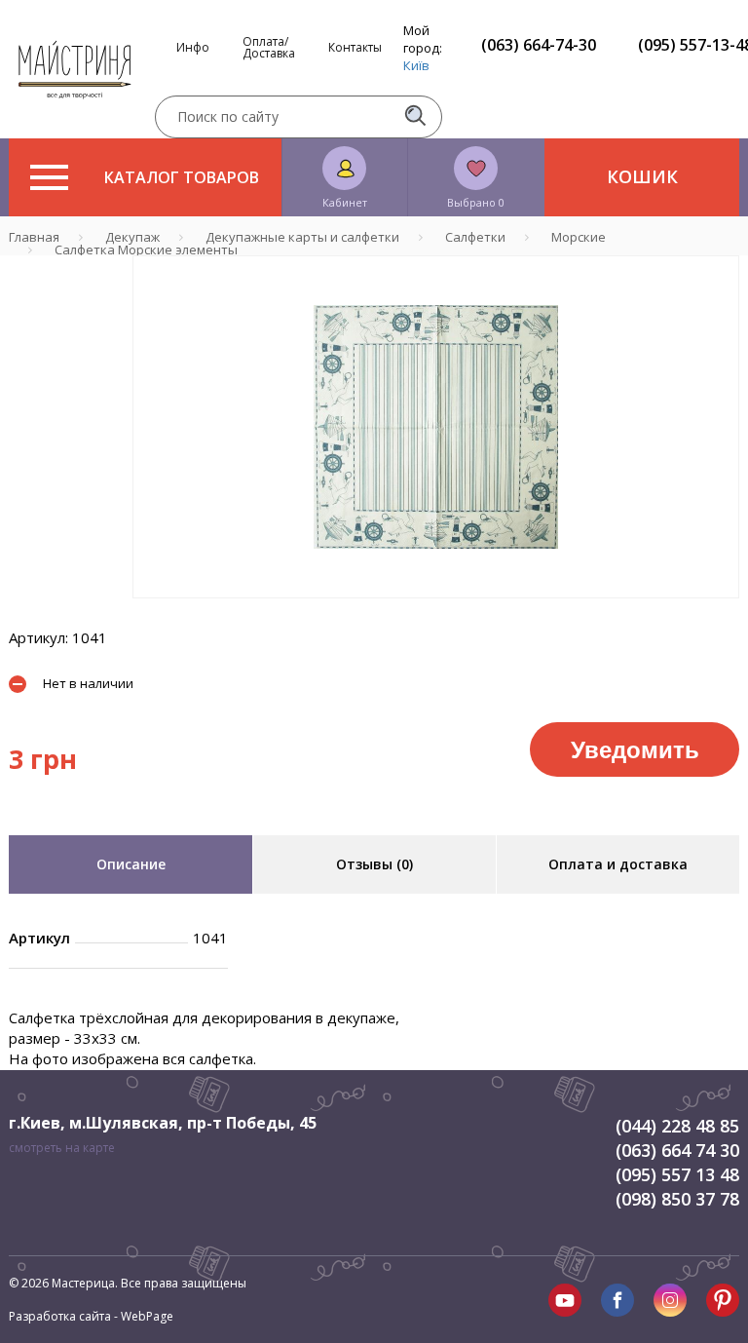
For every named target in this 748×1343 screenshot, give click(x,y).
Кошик (642, 176)
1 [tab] (436, 612)
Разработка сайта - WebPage (91, 1316)
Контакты (355, 48)
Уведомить (635, 748)
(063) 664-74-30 (538, 45)
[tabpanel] (435, 426)
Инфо (192, 48)
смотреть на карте (62, 1147)
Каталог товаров (181, 177)
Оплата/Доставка (269, 47)
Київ (416, 65)
